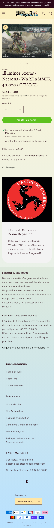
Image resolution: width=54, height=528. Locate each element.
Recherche (11, 378)
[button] (3, 13)
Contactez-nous (14, 385)
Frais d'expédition (22, 96)
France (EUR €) (25, 501)
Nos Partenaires (14, 411)
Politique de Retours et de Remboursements (20, 440)
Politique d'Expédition (17, 418)
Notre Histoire (13, 404)
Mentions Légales (15, 431)
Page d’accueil (13, 371)
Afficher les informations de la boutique (26, 141)
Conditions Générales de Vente (22, 424)
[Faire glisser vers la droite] (33, 63)
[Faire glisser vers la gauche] (20, 63)
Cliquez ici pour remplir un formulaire (23, 347)
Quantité (6, 103)
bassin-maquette (18, 523)
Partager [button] (10, 167)
